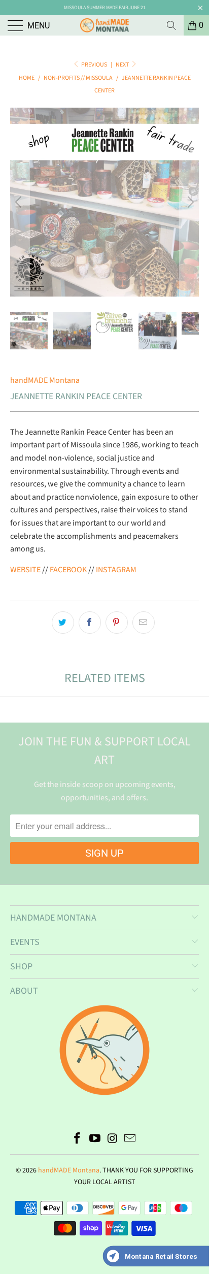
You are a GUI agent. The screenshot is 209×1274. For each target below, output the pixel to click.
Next (123, 64)
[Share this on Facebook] (90, 622)
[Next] (189, 202)
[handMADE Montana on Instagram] (113, 1139)
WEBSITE (25, 569)
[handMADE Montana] (104, 25)
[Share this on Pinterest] (117, 622)
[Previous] (20, 202)
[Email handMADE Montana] (130, 1139)
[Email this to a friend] (143, 622)
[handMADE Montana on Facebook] (77, 1139)
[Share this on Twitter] (63, 622)
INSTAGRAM (116, 569)
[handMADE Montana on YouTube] (95, 1139)
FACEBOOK (68, 569)
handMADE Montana (45, 380)
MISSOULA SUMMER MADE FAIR (96, 7)
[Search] (171, 25)
